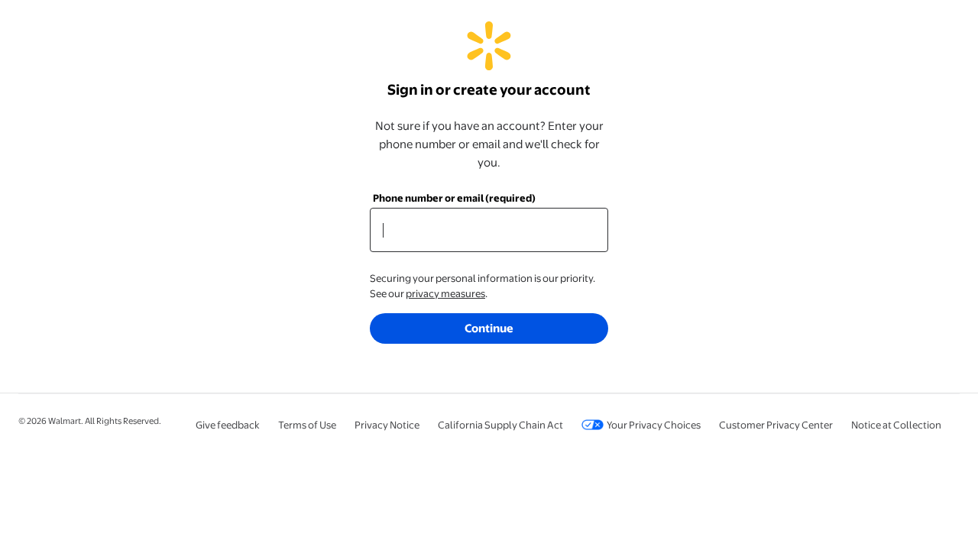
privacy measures (445, 293)
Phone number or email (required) (454, 198)
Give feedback (228, 425)
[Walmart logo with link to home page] (489, 62)
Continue (489, 328)
